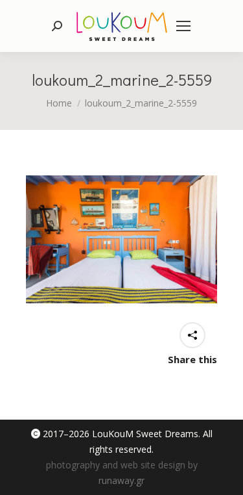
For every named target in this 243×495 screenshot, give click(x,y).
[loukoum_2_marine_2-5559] (121, 239)
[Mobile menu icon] (183, 26)
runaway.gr (121, 480)
